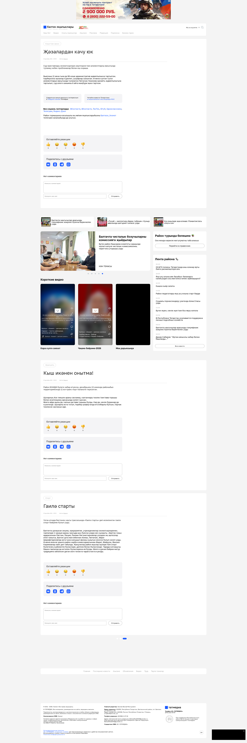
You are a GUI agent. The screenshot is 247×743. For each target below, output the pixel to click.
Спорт (48, 498)
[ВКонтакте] (48, 164)
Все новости (180, 346)
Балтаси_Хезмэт (108, 115)
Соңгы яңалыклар (69, 33)
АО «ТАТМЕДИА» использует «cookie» (56, 732)
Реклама (93, 33)
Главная (86, 671)
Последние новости (101, 671)
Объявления (128, 671)
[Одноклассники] (55, 164)
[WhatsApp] (68, 164)
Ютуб (102, 109)
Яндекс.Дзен (59, 111)
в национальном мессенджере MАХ (101, 99)
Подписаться (227, 737)
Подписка (115, 33)
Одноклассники (114, 109)
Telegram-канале (54, 99)
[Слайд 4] (98, 273)
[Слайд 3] (95, 273)
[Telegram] (62, 164)
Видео (56, 33)
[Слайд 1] (88, 273)
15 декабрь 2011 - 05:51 (49, 513)
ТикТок (96, 109)
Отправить (115, 196)
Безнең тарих (128, 33)
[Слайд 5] (102, 273)
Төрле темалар (157, 671)
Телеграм (47, 111)
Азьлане (83, 33)
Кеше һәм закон (52, 44)
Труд (146, 671)
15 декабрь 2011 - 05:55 (50, 58)
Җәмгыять (49, 365)
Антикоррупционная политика (53, 730)
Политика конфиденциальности (54, 734)
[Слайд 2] (91, 273)
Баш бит (47, 33)
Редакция (104, 33)
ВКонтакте (75, 109)
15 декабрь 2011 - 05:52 (50, 380)
